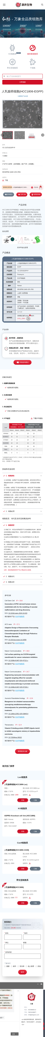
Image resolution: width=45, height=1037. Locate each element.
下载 (6, 180)
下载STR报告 (38, 418)
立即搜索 (22, 82)
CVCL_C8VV (21, 318)
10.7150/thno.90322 (15, 737)
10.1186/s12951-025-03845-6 (18, 714)
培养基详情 (36, 194)
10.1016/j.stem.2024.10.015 (17, 613)
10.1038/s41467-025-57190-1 (18, 687)
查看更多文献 (22, 751)
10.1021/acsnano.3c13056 (17, 640)
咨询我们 (9, 194)
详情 (22, 800)
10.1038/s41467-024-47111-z (18, 660)
